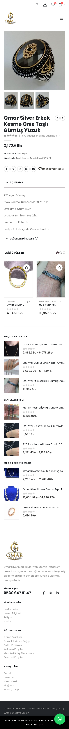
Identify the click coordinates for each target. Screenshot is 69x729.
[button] (57, 253)
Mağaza (9, 685)
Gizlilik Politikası (13, 645)
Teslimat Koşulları (14, 657)
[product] (18, 279)
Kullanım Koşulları (14, 649)
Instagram (50, 593)
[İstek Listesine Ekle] (28, 301)
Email (33, 169)
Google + (27, 169)
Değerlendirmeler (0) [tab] (24, 238)
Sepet (7, 673)
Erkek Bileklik (45, 302)
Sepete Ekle (26, 267)
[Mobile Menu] (61, 18)
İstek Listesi (10, 681)
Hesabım (9, 677)
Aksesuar (11, 302)
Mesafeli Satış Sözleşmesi (19, 653)
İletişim (8, 617)
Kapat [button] (39, 724)
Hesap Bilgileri (12, 613)
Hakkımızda (11, 609)
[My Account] (45, 4)
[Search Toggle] (37, 5)
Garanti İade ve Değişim (18, 641)
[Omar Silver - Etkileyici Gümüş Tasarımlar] (10, 18)
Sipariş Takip (11, 689)
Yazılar (8, 621)
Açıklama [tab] (16, 182)
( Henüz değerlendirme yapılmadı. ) (39, 135)
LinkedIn (20, 169)
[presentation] (8, 60)
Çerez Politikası (13, 637)
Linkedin (57, 593)
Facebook (7, 169)
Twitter (13, 169)
